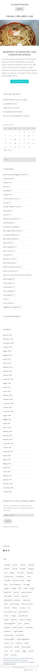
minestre (7, 608)
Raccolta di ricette (9, 259)
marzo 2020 (7, 363)
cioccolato (20, 573)
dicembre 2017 (8, 439)
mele (6, 604)
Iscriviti (8, 521)
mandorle (24, 596)
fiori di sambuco (15, 584)
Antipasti (6, 182)
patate (6, 620)
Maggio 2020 (7, 355)
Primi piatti (6, 255)
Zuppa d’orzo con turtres (11, 108)
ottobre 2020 (7, 347)
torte (4, 299)
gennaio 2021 (7, 335)
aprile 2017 (6, 468)
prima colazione (17, 627)
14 (15, 139)
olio (29, 608)
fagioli (29, 580)
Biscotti (5, 187)
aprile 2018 (6, 423)
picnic (20, 623)
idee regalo (8, 596)
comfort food (8, 576)
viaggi (24, 651)
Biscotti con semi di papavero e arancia (16, 116)
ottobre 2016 (7, 492)
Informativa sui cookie (9, 664)
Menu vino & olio (27, 604)
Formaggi (26, 584)
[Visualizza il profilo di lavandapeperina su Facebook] (4, 550)
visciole (30, 651)
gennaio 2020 (7, 371)
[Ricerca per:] (19, 160)
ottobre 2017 (7, 447)
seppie (26, 643)
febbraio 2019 (7, 395)
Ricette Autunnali (8, 263)
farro (6, 584)
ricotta (6, 643)
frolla (25, 588)
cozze (29, 576)
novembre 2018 (8, 403)
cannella (22, 569)
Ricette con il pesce (9, 271)
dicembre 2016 (8, 484)
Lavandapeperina (11, 316)
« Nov (5, 150)
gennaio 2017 (7, 480)
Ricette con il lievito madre (11, 267)
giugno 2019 (7, 383)
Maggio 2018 (7, 419)
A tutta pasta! (7, 178)
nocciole (22, 608)
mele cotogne (14, 604)
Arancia (23, 565)
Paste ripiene (7, 243)
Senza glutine (7, 295)
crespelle (7, 580)
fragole (6, 588)
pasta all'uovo (23, 616)
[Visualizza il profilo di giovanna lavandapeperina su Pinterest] (9, 550)
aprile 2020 (7, 359)
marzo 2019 (7, 391)
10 (29, 136)
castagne (31, 569)
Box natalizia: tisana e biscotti (12, 112)
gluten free (7, 592)
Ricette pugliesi (8, 279)
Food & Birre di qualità (10, 227)
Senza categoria (8, 291)
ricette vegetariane (23, 639)
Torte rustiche (7, 303)
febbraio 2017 (7, 476)
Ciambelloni (7, 191)
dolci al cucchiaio (18, 580)
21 (15, 143)
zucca (6, 655)
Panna (6, 616)
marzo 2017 (7, 472)
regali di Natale (18, 631)
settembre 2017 (8, 451)
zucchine (14, 655)
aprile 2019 (6, 387)
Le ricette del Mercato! (10, 235)
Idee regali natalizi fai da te (11, 231)
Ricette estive (8, 635)
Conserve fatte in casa (10, 199)
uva (11, 651)
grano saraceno (27, 592)
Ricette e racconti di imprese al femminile (16, 275)
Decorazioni (7, 211)
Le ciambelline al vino (10, 104)
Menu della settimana (10, 239)
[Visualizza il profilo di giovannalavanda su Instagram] (6, 550)
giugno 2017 (7, 459)
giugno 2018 (7, 415)
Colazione (6, 195)
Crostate (6, 203)
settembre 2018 (8, 411)
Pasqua (13, 616)
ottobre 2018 (7, 407)
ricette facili (20, 635)
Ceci (5, 573)
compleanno (20, 576)
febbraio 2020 (8, 367)
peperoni (14, 620)
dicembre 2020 (8, 339)
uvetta (17, 651)
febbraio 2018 (7, 431)
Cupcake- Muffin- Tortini (11, 207)
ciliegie (12, 573)
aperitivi (15, 565)
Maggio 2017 (7, 464)
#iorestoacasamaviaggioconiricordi (14, 174)
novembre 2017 (8, 443)
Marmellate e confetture (12, 600)
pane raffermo (23, 612)
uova (6, 651)
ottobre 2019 (7, 375)
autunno (7, 569)
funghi (32, 588)
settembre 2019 (8, 379)
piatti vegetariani (8, 247)
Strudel (16, 647)
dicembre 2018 (8, 399)
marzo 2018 (7, 427)
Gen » (10, 150)
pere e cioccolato (25, 620)
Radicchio (7, 631)
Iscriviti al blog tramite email (19, 501)
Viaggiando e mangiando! (11, 307)
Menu (20, 9)
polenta (26, 623)
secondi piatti (7, 287)
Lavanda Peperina (19, 4)
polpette (7, 627)
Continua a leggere (19, 81)
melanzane (26, 600)
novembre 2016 (8, 488)
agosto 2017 (7, 455)
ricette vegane (7, 283)
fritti (20, 588)
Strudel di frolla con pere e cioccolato (15, 100)
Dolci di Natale (8, 223)
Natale (15, 608)
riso (12, 643)
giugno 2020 (7, 351)
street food (8, 647)
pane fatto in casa (10, 612)
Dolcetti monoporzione (10, 219)
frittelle (14, 588)
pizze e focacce (8, 251)
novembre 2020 (8, 343)
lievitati (16, 596)
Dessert (5, 215)
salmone (19, 643)
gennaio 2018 (7, 435)
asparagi (31, 565)
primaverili (29, 627)
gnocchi (16, 592)
